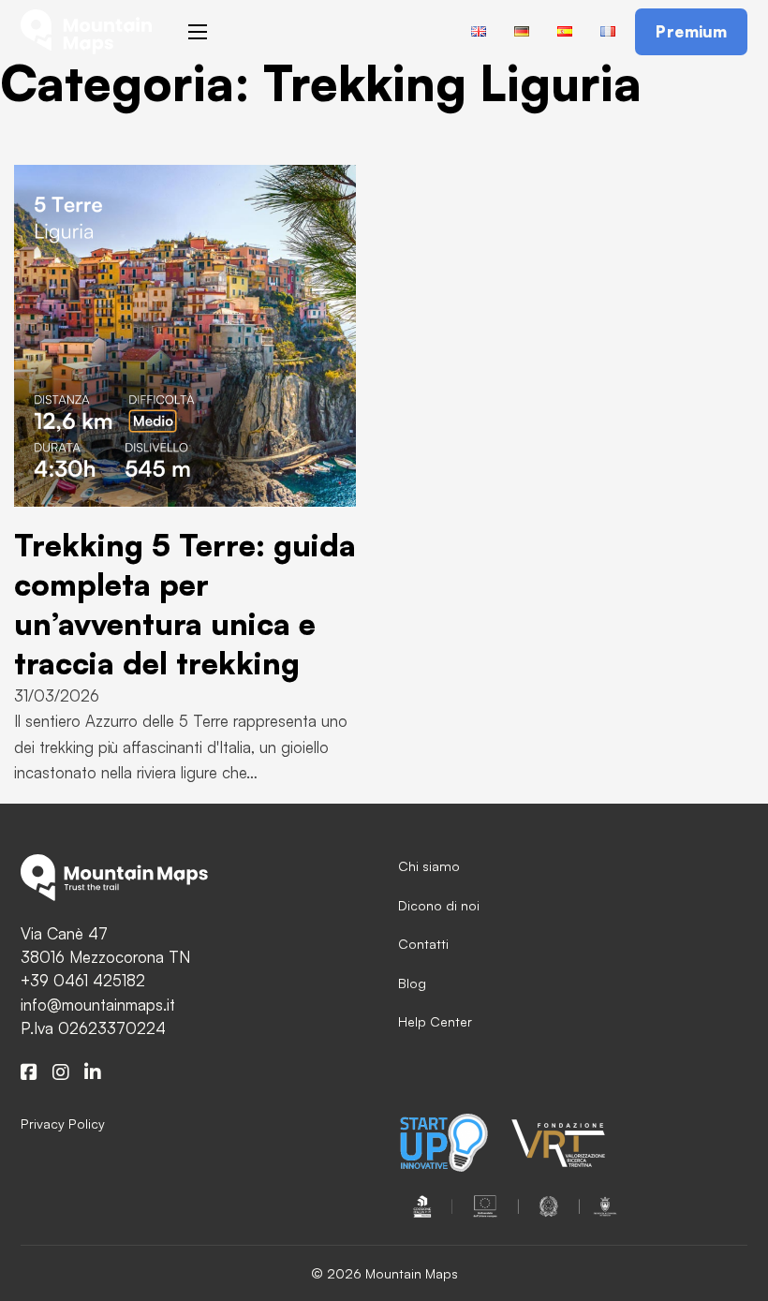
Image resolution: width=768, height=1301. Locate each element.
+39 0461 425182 (83, 980)
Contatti (423, 944)
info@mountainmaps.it (98, 1004)
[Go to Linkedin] (92, 1073)
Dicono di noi (439, 905)
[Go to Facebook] (29, 1073)
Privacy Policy (63, 1123)
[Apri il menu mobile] (197, 31)
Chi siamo (429, 866)
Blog (412, 983)
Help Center (435, 1021)
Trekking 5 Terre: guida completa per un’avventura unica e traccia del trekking (185, 603)
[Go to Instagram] (60, 1073)
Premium (692, 31)
